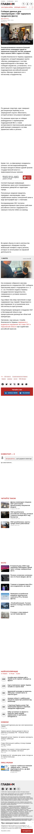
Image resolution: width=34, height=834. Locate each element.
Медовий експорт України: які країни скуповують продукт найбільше (17, 737)
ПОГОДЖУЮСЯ (27, 831)
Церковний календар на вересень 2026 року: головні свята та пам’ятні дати (19, 693)
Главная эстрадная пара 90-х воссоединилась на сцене (21, 585)
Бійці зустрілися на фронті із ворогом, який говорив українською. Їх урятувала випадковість (18, 714)
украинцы (9, 379)
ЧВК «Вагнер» (22, 379)
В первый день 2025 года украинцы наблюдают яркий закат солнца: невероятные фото (21, 568)
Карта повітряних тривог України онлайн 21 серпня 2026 (19, 685)
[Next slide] (32, 7)
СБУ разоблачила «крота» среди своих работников (20, 522)
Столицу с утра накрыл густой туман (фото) (19, 613)
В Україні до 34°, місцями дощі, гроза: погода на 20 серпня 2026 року (17, 756)
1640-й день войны (7, 7)
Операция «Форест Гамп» (22, 7)
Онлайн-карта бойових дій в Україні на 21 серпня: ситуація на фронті (19, 679)
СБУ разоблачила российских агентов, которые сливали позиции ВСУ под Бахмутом (21, 514)
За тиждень (4, 673)
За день (18, 673)
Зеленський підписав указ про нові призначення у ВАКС (17, 725)
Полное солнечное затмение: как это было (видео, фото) (21, 576)
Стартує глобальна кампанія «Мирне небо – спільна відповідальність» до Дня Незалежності (21, 768)
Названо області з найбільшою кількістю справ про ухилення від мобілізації (20, 699)
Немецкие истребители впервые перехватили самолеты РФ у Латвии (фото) (19, 596)
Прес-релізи (7, 763)
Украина (4, 379)
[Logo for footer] (7, 785)
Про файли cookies (5, 830)
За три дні (11, 673)
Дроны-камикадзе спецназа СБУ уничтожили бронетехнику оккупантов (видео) (20, 504)
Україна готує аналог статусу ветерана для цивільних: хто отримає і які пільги (15, 750)
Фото (3, 563)
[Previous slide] (30, 7)
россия (15, 379)
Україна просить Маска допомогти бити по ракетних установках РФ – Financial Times (15, 731)
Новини (5, 722)
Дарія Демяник (5, 18)
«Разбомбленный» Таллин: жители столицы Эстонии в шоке (20, 604)
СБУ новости (7, 376)
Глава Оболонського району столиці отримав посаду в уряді (16, 744)
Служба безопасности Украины (19, 376)
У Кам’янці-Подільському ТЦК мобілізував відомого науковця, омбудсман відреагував (19, 706)
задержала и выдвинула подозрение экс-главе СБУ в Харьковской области (16, 324)
